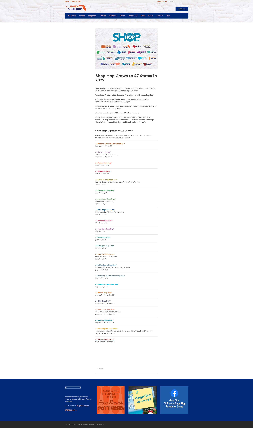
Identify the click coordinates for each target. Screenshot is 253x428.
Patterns (113, 16)
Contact (159, 16)
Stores (82, 16)
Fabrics (103, 16)
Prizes (122, 16)
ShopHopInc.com (83, 406)
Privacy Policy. (101, 424)
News (150, 16)
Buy (168, 16)
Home (73, 16)
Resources (133, 16)
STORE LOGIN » (71, 410)
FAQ (143, 16)
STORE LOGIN (182, 9)
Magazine (92, 16)
